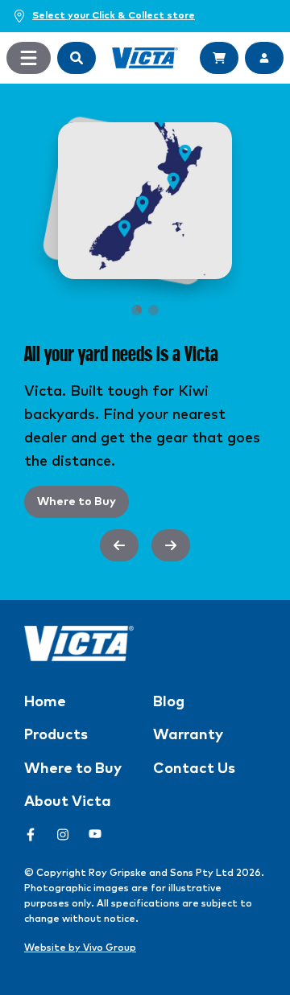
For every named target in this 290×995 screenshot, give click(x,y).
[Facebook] (30, 834)
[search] (76, 58)
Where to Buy (76, 502)
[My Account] (264, 58)
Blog (168, 702)
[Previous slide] (119, 545)
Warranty (188, 735)
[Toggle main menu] (28, 58)
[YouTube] (95, 834)
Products (56, 735)
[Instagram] (62, 834)
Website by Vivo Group (80, 948)
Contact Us (194, 769)
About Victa (67, 802)
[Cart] (219, 58)
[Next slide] (170, 545)
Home (45, 702)
